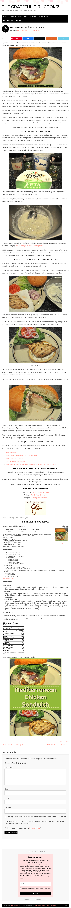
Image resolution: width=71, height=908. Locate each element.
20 (5, 27)
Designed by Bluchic (65, 905)
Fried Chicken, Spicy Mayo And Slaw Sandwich (21, 455)
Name (7, 789)
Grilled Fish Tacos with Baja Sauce (14, 745)
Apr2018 (5, 29)
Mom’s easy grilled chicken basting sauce (29, 246)
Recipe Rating (10, 763)
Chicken (20, 30)
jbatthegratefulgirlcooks (39, 498)
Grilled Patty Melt (11, 452)
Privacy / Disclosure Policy (13, 20)
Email (7, 798)
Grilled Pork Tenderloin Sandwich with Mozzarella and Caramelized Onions (31, 464)
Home (5, 17)
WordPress (37, 905)
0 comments (64, 741)
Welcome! (12, 17)
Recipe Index (22, 17)
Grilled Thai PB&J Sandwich (15, 458)
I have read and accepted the (24, 828)
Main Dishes (27, 30)
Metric (14, 578)
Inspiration (32, 17)
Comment (9, 768)
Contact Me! (43, 17)
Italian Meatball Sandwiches (15, 461)
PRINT (61, 543)
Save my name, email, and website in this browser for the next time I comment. (36, 817)
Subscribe (35, 893)
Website (8, 807)
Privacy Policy (34, 828)
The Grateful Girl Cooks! (30, 6)
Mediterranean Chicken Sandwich (28, 27)
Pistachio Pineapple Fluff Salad (57, 745)
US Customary (7, 578)
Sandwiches (36, 30)
